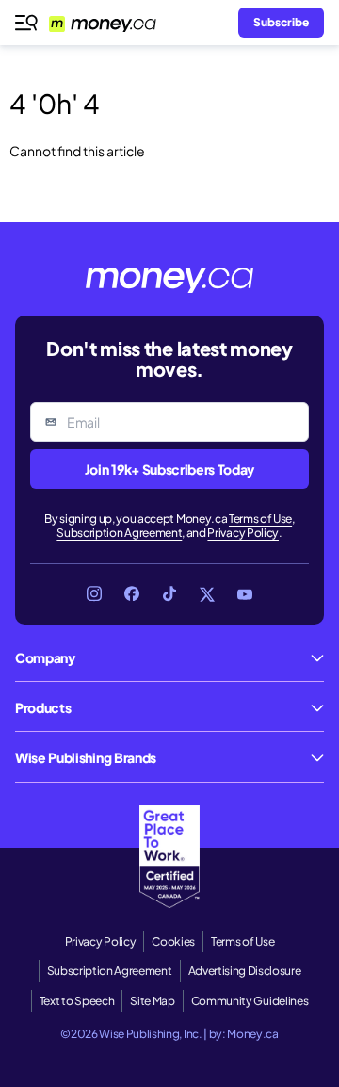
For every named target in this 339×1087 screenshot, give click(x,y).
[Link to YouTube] (244, 594)
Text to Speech (77, 1001)
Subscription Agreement (119, 533)
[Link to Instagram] (94, 594)
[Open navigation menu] (26, 22)
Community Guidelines (250, 1001)
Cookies (173, 941)
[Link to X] (207, 594)
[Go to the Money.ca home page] (114, 22)
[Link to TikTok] (169, 594)
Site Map (152, 1001)
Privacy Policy (243, 533)
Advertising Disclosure (244, 971)
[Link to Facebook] (131, 594)
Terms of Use (260, 518)
